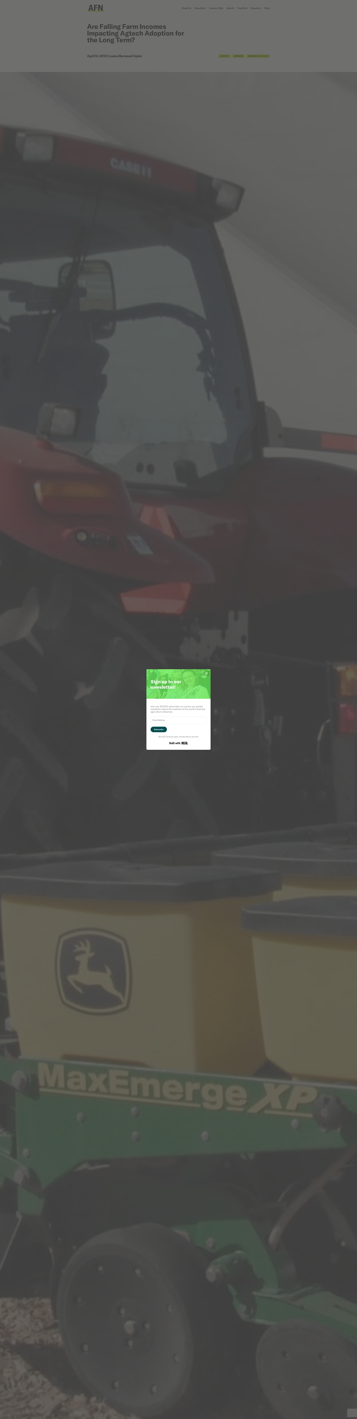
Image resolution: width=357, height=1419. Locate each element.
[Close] (206, 673)
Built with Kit (178, 743)
